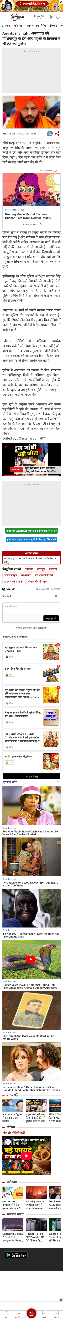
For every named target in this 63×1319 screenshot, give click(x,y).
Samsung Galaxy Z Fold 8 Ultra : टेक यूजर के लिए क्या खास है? (12, 1237)
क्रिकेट (53, 25)
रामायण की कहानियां (14, 581)
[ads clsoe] (61, 1300)
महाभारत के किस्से (44, 575)
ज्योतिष (53, 569)
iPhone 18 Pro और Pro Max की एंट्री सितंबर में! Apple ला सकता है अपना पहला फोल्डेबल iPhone (35, 1237)
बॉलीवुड (18, 25)
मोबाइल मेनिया (15, 1214)
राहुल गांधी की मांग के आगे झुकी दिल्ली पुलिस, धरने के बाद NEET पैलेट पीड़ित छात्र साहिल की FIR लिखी (35, 1118)
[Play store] (51, 16)
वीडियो (11, 1127)
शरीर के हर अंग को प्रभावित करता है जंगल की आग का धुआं (35, 1205)
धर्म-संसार (26, 575)
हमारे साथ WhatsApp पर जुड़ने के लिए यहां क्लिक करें (31, 530)
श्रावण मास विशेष (36, 25)
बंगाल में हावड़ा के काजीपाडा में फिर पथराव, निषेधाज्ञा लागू (30, 560)
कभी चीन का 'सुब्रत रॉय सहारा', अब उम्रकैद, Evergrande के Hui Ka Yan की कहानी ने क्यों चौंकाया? (12, 1118)
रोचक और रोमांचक (37, 581)
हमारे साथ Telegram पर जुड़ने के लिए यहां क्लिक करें (31, 539)
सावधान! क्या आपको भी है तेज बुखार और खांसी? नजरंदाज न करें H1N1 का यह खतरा (12, 1205)
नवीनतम (12, 1182)
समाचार (6, 25)
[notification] (58, 16)
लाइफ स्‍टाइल (10, 575)
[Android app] (16, 1255)
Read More (16, 470)
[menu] (5, 17)
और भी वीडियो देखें (13, 1133)
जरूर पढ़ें (12, 1095)
